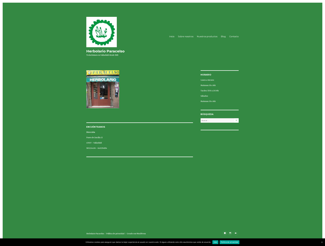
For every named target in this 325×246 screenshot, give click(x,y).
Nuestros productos (207, 36)
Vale (215, 242)
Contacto (234, 36)
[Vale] (322, 242)
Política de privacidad (115, 234)
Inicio (171, 36)
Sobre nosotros (185, 36)
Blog (223, 36)
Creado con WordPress (136, 234)
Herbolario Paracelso (105, 51)
